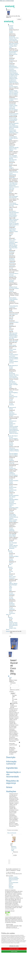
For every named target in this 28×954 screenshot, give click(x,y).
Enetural (8, 631)
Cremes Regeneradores (12, 174)
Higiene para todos (13, 333)
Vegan (10, 47)
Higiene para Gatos (13, 337)
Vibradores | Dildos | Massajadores (13, 243)
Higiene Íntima (12, 230)
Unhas (10, 182)
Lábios (10, 184)
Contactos (11, 888)
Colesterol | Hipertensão (11, 147)
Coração (11, 115)
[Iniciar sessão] (6, 8)
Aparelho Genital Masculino (13, 119)
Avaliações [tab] (11, 791)
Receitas (11, 626)
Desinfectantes (12, 185)
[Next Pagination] (9, 863)
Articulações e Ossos (13, 132)
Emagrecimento (11, 407)
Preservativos (12, 265)
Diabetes (15, 115)
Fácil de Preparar (15, 288)
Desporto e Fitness (13, 622)
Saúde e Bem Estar (13, 341)
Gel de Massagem (13, 246)
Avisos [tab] (9, 787)
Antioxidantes (12, 108)
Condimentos (12, 307)
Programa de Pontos (13, 879)
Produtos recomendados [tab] (12, 830)
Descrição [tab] (10, 757)
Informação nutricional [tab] (11, 762)
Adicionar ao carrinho (14, 689)
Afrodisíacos (11, 258)
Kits (10, 237)
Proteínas (11, 291)
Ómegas (15, 90)
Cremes (11, 57)
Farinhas (11, 306)
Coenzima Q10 (12, 104)
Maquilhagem (12, 177)
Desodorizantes (12, 228)
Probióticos (11, 98)
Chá (10, 316)
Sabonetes (11, 189)
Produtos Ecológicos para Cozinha (13, 355)
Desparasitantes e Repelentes (13, 335)
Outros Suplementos (13, 40)
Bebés (10, 166)
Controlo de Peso (13, 39)
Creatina (11, 32)
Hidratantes (14, 184)
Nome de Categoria (13, 86)
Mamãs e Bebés (12, 521)
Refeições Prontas (13, 287)
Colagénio (11, 168)
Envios (10, 885)
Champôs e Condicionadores (13, 216)
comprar (19, 19)
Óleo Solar (11, 205)
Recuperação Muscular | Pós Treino (14, 37)
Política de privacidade (14, 878)
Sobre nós (8, 614)
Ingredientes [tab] (12, 767)
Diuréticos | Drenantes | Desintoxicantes (13, 69)
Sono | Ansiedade (13, 155)
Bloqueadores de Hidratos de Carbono (13, 82)
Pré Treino (13, 52)
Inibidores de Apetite (13, 426)
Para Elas (11, 254)
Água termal (14, 182)
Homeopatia (15, 127)
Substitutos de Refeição (13, 73)
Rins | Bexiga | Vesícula (12, 125)
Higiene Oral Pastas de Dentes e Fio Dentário (14, 222)
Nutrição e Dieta (12, 628)
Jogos (10, 249)
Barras (14, 297)
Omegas (11, 515)
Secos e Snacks (12, 345)
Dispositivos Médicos (13, 499)
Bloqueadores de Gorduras (13, 67)
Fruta (10, 273)
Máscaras (11, 325)
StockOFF (11, 28)
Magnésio (11, 90)
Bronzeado (11, 128)
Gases (14, 536)
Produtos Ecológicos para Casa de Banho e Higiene (13, 359)
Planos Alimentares (13, 625)
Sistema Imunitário (13, 99)
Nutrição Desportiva (12, 365)
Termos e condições (13, 877)
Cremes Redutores (13, 76)
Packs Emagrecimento (13, 79)
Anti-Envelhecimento (13, 172)
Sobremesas (12, 314)
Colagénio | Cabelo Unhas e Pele (13, 106)
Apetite (10, 514)
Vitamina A (12, 450)
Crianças (11, 136)
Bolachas (11, 297)
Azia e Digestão (12, 534)
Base (10, 327)
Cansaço (11, 157)
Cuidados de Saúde (13, 231)
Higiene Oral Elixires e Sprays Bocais (14, 225)
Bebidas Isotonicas (13, 54)
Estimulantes (12, 260)
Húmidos (11, 350)
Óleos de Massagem (13, 196)
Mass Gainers (12, 43)
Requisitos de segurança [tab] (12, 781)
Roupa (13, 247)
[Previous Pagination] (9, 860)
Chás (10, 419)
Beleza (9, 551)
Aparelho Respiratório (14, 123)
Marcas (7, 629)
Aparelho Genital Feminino (12, 118)
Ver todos (10, 25)
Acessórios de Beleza (13, 322)
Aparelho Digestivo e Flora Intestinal (14, 149)
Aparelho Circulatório (13, 113)
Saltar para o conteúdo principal (7, 0)
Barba (10, 192)
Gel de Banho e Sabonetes (12, 211)
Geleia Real (11, 463)
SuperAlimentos (12, 276)
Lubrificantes (12, 262)
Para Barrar (11, 280)
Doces (16, 314)
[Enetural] (14, 867)
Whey (15, 46)
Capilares (11, 186)
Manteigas (11, 281)
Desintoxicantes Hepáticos (12, 130)
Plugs (10, 247)
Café (12, 316)
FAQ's (10, 881)
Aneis (16, 247)
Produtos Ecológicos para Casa (13, 362)
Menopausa (11, 161)
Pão (10, 288)
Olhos (15, 131)
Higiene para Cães (13, 336)
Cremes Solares (12, 203)
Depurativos (11, 65)
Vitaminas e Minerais (13, 92)
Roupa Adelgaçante (13, 77)
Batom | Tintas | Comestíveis (12, 240)
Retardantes (11, 251)
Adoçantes (15, 306)
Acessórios (11, 59)
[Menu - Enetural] (22, 21)
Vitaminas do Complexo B (12, 448)
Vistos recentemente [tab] (11, 833)
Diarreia (11, 536)
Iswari (10, 677)
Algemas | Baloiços (13, 245)
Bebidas (11, 311)
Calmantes (11, 517)
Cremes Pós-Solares (13, 204)
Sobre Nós (11, 886)
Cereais (11, 299)
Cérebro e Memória (13, 545)
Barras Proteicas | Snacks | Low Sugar (13, 45)
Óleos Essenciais (13, 159)
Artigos (9, 617)
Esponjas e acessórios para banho (14, 214)
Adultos (10, 567)
